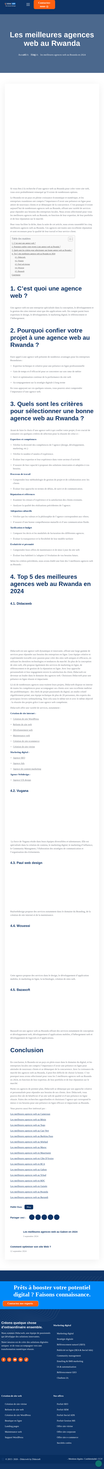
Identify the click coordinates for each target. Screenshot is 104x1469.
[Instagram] (9, 1359)
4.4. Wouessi (19, 268)
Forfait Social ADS (66, 1415)
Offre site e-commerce (67, 1437)
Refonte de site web (22, 724)
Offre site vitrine (65, 1426)
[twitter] (38, 1217)
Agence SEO (19, 758)
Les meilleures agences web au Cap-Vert (29, 1130)
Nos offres (58, 1396)
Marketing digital (62, 1325)
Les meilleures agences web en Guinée (28, 1186)
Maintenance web (21, 735)
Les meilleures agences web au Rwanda (29, 1192)
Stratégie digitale (65, 1339)
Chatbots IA (62, 1378)
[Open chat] (98, 1463)
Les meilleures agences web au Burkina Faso (31, 1136)
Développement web (23, 730)
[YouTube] (15, 1359)
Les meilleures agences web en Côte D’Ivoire (32, 1158)
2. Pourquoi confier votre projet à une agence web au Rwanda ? (36, 247)
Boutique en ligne (13, 1420)
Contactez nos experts (20, 1303)
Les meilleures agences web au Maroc (28, 1147)
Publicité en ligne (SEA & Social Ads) (75, 1350)
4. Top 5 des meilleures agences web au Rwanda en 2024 (33, 254)
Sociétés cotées (64, 1443)
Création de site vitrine (24, 746)
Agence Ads (19, 763)
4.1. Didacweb (20, 257)
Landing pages (12, 1426)
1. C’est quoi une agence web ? (24, 243)
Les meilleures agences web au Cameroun (30, 1114)
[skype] (56, 1217)
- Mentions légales (75, 1459)
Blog (33, 54)
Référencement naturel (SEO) (71, 1344)
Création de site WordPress (26, 719)
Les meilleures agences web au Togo (27, 1125)
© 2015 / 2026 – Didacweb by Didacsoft (22, 1459)
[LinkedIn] (20, 1359)
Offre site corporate (66, 1432)
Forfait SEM (63, 1409)
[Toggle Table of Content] (69, 239)
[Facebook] (3, 1359)
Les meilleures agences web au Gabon (28, 1169)
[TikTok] (26, 1359)
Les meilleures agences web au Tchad (28, 1175)
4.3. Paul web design (22, 264)
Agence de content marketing (27, 769)
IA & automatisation (66, 1367)
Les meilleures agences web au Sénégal (29, 1142)
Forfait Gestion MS (66, 1420)
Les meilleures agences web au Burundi (29, 1197)
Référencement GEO (67, 1372)
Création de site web (11, 1396)
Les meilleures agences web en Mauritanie (30, 1153)
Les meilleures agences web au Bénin (28, 1119)
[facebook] (32, 1217)
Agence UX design (22, 780)
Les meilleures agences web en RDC (27, 1180)
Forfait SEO (62, 1404)
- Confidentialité (90, 1459)
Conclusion (16, 275)
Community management (69, 1355)
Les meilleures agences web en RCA (27, 1164)
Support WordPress (14, 1437)
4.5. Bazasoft (19, 271)
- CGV (100, 1459)
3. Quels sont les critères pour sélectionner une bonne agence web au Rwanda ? (42, 250)
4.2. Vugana (19, 261)
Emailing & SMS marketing (70, 1361)
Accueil (22, 54)
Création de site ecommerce (26, 741)
